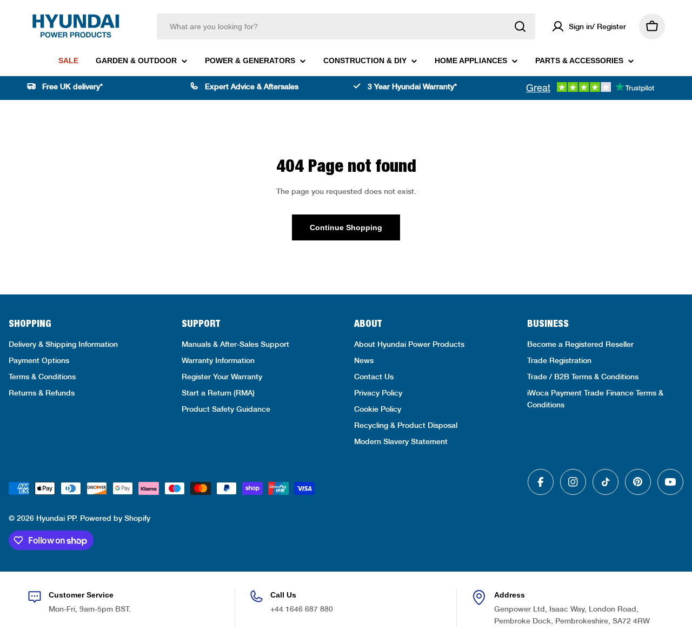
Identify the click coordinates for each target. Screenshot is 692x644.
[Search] (520, 26)
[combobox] (346, 26)
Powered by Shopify (115, 518)
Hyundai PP (56, 518)
